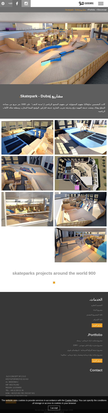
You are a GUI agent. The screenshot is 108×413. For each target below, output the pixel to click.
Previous (4, 48)
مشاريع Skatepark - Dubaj (75, 10)
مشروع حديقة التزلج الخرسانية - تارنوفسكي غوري (84, 350)
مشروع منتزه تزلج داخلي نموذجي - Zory (87, 345)
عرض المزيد (97, 325)
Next (104, 48)
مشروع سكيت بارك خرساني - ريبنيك (89, 341)
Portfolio (91, 10)
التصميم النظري (96, 305)
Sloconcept (102, 10)
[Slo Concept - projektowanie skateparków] (87, 3)
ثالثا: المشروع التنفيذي (94, 315)
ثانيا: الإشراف (97, 320)
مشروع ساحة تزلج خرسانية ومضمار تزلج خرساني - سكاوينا (81, 355)
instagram (26, 3)
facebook (17, 3)
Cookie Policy (71, 400)
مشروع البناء (97, 310)
